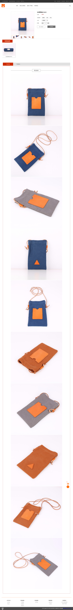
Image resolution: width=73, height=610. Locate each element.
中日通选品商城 (5, 1)
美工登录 (18, 1)
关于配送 (22, 602)
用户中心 (22, 1)
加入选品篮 (41, 26)
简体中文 (67, 1)
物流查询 (22, 605)
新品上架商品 (22, 5)
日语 (70, 1)
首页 (17, 5)
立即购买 (51, 26)
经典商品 (36, 5)
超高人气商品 (30, 5)
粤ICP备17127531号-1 (67, 608)
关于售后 (36, 602)
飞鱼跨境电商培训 (12, 1)
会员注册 (63, 1)
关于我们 (8, 602)
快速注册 (58, 1)
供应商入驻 (50, 602)
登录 (55, 1)
